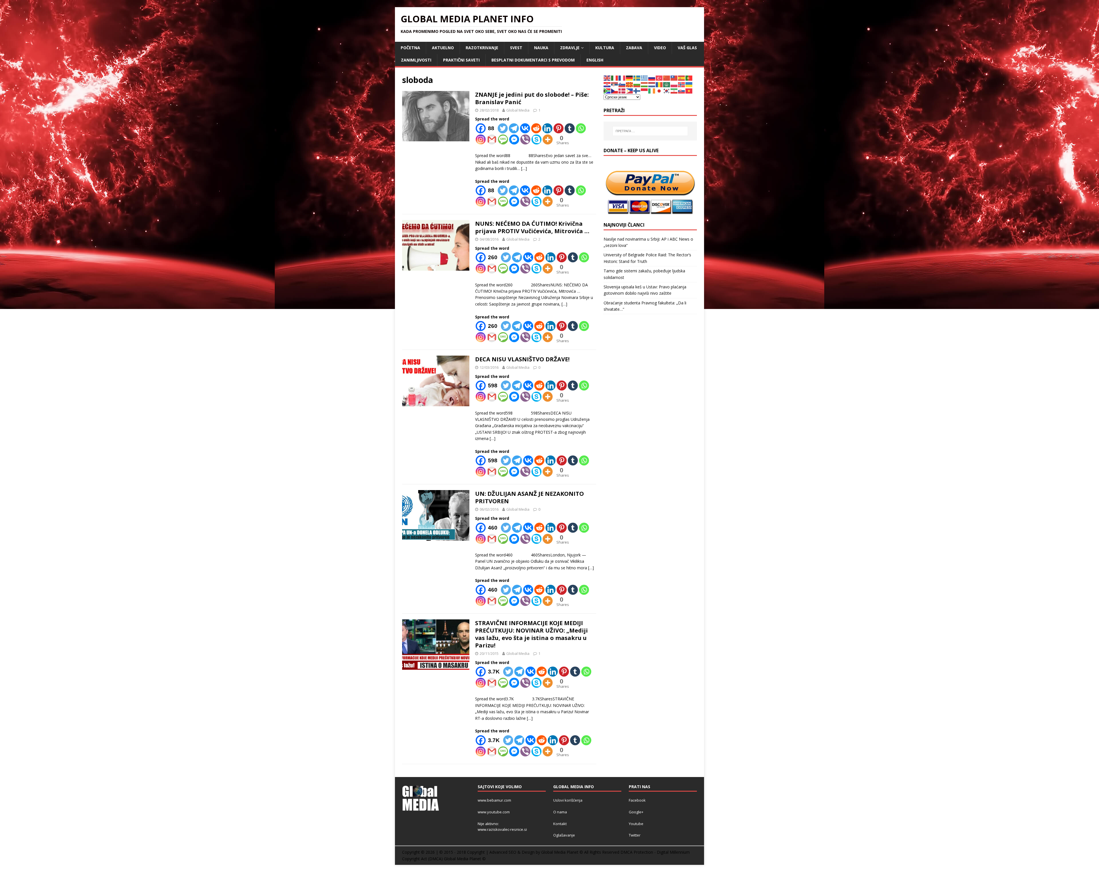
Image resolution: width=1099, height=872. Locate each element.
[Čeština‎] (614, 90)
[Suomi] (637, 90)
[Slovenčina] (681, 90)
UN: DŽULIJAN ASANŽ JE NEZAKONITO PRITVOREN (529, 497)
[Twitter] (503, 128)
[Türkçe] (659, 77)
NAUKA (541, 47)
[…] (524, 168)
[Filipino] (629, 90)
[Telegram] (514, 128)
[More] (548, 139)
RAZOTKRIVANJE (482, 47)
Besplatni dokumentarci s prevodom (533, 60)
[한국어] (667, 90)
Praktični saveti (461, 60)
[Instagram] (481, 139)
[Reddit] (536, 128)
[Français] (622, 77)
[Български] (637, 84)
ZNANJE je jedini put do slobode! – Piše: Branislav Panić (532, 98)
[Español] (681, 77)
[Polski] (674, 84)
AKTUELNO (443, 47)
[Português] (689, 77)
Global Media (517, 110)
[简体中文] (667, 77)
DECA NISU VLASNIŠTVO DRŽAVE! (522, 359)
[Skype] (536, 139)
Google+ (636, 811)
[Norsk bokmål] (681, 84)
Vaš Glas (687, 47)
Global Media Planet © (465, 858)
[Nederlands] (652, 84)
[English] (607, 77)
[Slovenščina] (622, 84)
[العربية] (667, 84)
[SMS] (503, 139)
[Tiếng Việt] (689, 90)
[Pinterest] (559, 128)
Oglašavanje (564, 835)
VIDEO (660, 47)
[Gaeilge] (652, 90)
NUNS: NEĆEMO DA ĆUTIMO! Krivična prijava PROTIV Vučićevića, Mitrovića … (532, 227)
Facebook (637, 800)
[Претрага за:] (650, 131)
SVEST (516, 47)
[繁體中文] (674, 77)
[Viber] (525, 139)
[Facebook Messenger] (514, 139)
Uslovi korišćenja (567, 800)
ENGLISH (594, 60)
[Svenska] (637, 77)
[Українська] (689, 84)
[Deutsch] (629, 77)
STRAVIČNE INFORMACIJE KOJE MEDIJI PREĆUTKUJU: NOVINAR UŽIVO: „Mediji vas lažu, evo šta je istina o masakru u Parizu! (531, 634)
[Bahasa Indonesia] (644, 90)
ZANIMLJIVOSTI (416, 60)
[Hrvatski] (607, 84)
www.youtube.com (494, 811)
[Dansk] (622, 90)
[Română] (659, 84)
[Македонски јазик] (629, 84)
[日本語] (659, 90)
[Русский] (652, 77)
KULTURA (604, 47)
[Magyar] (644, 84)
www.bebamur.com (494, 800)
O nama (560, 811)
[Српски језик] (614, 84)
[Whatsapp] (581, 128)
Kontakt (560, 823)
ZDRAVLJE (570, 47)
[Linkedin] (547, 128)
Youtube (636, 823)
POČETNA (410, 47)
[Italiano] (614, 77)
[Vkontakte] (525, 128)
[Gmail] (492, 139)
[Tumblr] (570, 128)
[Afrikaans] (607, 90)
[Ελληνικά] (644, 77)
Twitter (635, 835)
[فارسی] (674, 90)
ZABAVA (634, 47)
